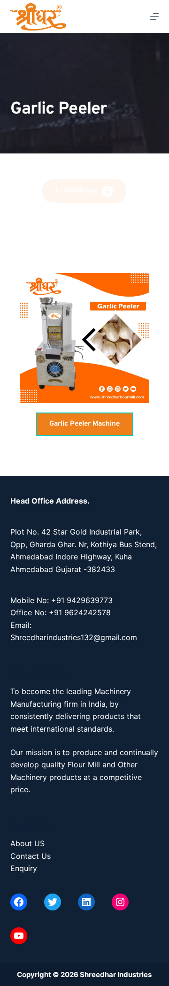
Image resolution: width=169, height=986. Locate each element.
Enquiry (23, 868)
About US (27, 843)
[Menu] (154, 16)
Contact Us (30, 856)
